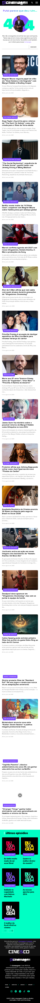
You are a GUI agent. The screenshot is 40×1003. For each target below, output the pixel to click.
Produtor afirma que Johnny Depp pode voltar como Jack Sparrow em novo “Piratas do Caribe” (20, 469)
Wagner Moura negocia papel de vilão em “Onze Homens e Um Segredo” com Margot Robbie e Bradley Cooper (19, 81)
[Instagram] (11, 991)
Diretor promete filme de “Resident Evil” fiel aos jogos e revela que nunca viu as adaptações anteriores (19, 682)
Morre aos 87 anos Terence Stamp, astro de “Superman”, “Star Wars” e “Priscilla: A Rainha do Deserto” (18, 380)
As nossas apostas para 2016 (28, 892)
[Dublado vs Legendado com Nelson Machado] (10, 877)
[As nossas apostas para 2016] (29, 877)
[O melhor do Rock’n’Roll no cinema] (10, 910)
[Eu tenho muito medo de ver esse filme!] (10, 846)
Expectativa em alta (10, 244)
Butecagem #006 (28, 854)
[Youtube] (28, 991)
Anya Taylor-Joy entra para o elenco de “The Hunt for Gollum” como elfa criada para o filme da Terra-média (18, 123)
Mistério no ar (9, 419)
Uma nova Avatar (9, 718)
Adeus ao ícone (9, 374)
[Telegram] (20, 991)
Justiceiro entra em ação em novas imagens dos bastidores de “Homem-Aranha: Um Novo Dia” (18, 553)
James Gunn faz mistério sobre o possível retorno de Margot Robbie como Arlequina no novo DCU (18, 424)
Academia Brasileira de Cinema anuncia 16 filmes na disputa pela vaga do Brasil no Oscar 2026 (20, 511)
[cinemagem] (15, 3)
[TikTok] (24, 991)
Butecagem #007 (9, 854)
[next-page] (10, 930)
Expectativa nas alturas (12, 159)
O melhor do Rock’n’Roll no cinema (10, 925)
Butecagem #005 (9, 885)
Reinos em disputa (10, 634)
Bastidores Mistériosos (12, 286)
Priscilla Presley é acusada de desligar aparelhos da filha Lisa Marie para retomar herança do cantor (19, 336)
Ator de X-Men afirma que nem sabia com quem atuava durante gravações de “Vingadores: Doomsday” (19, 292)
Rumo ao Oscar (9, 505)
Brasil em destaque (10, 75)
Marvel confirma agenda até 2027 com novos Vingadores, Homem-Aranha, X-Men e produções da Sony (19, 249)
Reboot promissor (10, 676)
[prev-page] (4, 930)
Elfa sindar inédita (10, 117)
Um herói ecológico (10, 761)
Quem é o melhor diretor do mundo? (29, 861)
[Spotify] (15, 991)
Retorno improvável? (11, 463)
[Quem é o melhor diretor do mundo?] (29, 846)
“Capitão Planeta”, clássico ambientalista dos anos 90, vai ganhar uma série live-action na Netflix (19, 766)
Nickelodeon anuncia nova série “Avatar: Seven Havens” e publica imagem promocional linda (17, 724)
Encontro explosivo (10, 547)
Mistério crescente (10, 202)
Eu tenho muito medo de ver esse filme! (10, 861)
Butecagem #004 (28, 885)
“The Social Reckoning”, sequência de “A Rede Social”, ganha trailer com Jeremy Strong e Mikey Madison (19, 165)
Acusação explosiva (10, 330)
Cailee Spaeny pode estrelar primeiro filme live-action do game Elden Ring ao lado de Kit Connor (20, 640)
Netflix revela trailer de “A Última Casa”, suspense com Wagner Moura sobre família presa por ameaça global (19, 207)
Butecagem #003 (9, 919)
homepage (27, 42)
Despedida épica (9, 805)
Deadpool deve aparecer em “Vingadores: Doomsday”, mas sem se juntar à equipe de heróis (19, 595)
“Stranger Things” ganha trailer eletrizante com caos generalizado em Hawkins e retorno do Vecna (19, 811)
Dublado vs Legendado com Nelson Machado (9, 893)
